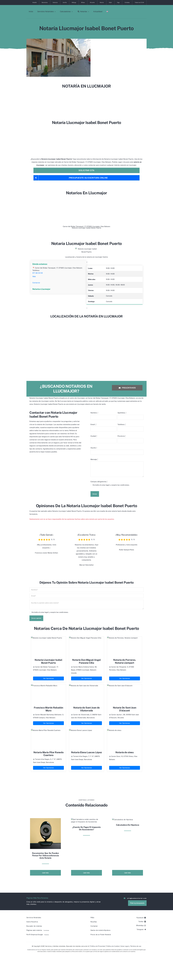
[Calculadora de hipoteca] (122, 819)
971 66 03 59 (37, 273)
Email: (93, 424)
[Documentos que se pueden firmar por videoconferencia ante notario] (45, 833)
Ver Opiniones (48, 678)
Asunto (94, 448)
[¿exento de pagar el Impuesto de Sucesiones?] (86, 820)
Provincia (122, 436)
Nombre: (94, 413)
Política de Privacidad (97, 946)
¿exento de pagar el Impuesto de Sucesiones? (86, 828)
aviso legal (105, 485)
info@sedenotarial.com (137, 898)
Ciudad (94, 436)
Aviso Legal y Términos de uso (131, 946)
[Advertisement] (86, 103)
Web (34, 276)
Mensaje (94, 459)
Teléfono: (122, 424)
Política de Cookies (113, 946)
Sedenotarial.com (32, 949)
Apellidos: (122, 413)
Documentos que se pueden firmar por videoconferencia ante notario (45, 855)
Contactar (36, 283)
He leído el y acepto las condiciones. (111, 485)
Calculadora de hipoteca (127, 825)
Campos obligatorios (99, 482)
